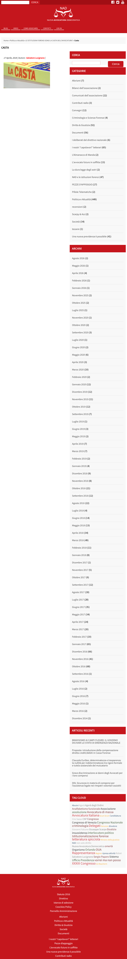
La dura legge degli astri (84, 169)
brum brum (104, 815)
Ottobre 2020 (78, 325)
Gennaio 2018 (79, 555)
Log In (59, 28)
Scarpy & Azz (78, 214)
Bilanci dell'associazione (84, 88)
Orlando (90, 849)
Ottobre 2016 (78, 666)
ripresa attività (108, 853)
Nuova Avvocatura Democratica (88, 846)
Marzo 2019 (78, 451)
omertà (109, 846)
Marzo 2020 (78, 369)
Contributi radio (80, 103)
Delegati (94, 825)
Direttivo (63, 898)
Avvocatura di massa (100, 812)
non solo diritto (83, 843)
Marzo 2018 (78, 540)
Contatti (47, 28)
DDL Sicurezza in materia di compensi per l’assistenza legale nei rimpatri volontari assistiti (96, 784)
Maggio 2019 (78, 436)
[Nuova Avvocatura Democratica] (63, 14)
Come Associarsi (31, 28)
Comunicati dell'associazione (87, 95)
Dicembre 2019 (79, 391)
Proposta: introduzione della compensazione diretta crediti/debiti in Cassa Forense (95, 751)
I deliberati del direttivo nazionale (89, 140)
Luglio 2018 (78, 510)
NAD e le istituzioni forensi (85, 177)
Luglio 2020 (78, 340)
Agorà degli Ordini (94, 805)
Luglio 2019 (78, 421)
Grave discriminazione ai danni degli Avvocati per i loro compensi (97, 774)
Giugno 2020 (78, 347)
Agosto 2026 (78, 258)
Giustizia (111, 829)
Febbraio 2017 (79, 636)
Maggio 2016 (78, 703)
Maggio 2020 (78, 354)
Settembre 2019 (80, 414)
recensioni (77, 206)
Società (76, 221)
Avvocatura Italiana (85, 815)
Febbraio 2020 (79, 377)
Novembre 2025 (80, 295)
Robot (119, 853)
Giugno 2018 (78, 518)
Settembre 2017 (80, 584)
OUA (98, 849)
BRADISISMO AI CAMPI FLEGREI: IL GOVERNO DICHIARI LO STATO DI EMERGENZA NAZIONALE (96, 741)
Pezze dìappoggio (63, 943)
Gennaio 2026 (79, 288)
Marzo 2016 (78, 711)
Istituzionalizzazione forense (90, 836)
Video (15, 28)
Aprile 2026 (77, 273)
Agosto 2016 (78, 681)
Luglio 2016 (78, 688)
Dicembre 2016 (79, 651)
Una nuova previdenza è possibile (89, 236)
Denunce (104, 826)
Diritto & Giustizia (81, 125)
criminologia (80, 825)
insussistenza (79, 832)
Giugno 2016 (78, 696)
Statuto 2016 (63, 894)
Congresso (93, 819)
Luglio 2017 (78, 599)
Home (6, 40)
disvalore (113, 826)
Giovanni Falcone (80, 829)
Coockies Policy (63, 906)
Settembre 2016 (80, 673)
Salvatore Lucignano (35, 57)
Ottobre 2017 (78, 577)
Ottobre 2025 (78, 302)
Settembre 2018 (80, 495)
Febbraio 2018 (79, 547)
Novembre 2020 (80, 317)
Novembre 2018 (80, 481)
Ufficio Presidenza (83, 860)
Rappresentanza (83, 853)
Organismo (78, 849)
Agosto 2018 (78, 503)
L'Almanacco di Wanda (83, 154)
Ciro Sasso (77, 819)
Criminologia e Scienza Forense (88, 117)
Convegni (77, 110)
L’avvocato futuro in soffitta (64, 947)
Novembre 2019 (80, 399)
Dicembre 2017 (79, 562)
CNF (85, 819)
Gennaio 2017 (79, 644)
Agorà (82, 805)
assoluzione (79, 812)
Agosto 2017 (78, 592)
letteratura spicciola (86, 839)
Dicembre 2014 (79, 718)
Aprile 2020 (77, 362)
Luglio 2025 (78, 310)
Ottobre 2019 (78, 406)
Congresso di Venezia (84, 822)
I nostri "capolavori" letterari (86, 147)
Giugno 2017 (78, 607)
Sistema (114, 856)
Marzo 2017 (78, 629)
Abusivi (75, 805)
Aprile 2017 (77, 622)
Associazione (108, 808)
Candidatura (115, 815)
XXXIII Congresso (84, 863)
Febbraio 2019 (79, 458)
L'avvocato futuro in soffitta (86, 162)
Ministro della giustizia (110, 839)
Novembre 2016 (80, 659)
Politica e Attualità (17, 40)
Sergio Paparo (101, 856)
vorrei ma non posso (107, 860)
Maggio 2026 (78, 265)
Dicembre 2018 (79, 473)
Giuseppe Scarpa (97, 829)
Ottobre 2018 (78, 488)
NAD (74, 843)
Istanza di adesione (63, 902)
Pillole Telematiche (82, 192)
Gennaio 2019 (79, 466)
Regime (99, 853)
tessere (75, 229)
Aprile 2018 (77, 532)
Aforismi (76, 80)
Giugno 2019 (78, 429)
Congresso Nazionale (110, 822)
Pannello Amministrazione (63, 911)
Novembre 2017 (80, 570)
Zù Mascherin (101, 864)
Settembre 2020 (80, 332)
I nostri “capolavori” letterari (63, 939)
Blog (6, 28)
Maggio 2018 (78, 525)
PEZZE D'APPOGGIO (82, 184)
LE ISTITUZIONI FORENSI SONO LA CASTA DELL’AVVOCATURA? (49, 40)
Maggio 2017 (78, 614)
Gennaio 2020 (79, 384)
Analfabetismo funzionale (86, 808)
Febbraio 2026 (79, 280)
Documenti (77, 132)
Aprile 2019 (77, 443)
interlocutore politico (101, 833)
